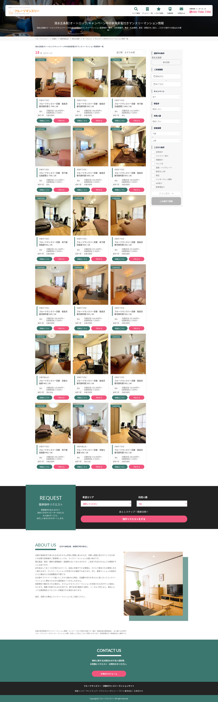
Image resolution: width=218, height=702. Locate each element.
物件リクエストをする (134, 519)
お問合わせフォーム (109, 673)
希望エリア (88, 497)
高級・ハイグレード (164, 167)
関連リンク (79, 691)
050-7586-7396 (201, 12)
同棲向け (159, 159)
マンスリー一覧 (147, 13)
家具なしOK (160, 171)
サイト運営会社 (125, 691)
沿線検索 (170, 13)
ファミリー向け (162, 155)
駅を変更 (166, 62)
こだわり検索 (158, 13)
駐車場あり (160, 187)
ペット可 (159, 163)
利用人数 (142, 497)
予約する (61, 120)
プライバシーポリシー (108, 691)
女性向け (159, 152)
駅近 (157, 175)
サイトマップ (91, 691)
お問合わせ (181, 13)
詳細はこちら (44, 120)
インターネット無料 (164, 179)
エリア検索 (136, 13)
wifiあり (159, 183)
